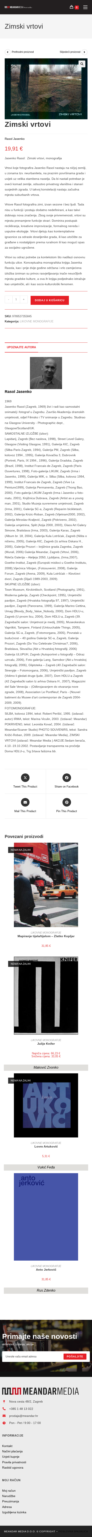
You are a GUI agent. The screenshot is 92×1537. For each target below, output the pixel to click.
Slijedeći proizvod (70, 51)
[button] (82, 63)
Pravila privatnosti (14, 1462)
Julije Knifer (46, 1043)
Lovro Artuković (46, 1146)
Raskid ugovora (12, 1467)
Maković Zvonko (46, 1067)
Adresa (7, 1507)
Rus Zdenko (46, 1290)
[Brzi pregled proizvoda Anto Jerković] (86, 1180)
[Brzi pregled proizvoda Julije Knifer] (86, 964)
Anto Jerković (46, 1269)
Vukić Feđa (46, 1167)
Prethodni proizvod (23, 51)
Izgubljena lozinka (14, 1512)
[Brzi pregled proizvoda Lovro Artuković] (86, 1081)
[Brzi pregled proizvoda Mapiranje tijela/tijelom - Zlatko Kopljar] (86, 850)
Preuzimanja (10, 1501)
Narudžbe (8, 1496)
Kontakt (7, 1446)
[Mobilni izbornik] (84, 7)
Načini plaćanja (12, 1451)
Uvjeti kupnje (10, 1456)
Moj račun (9, 1490)
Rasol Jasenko (18, 391)
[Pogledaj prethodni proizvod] (8, 52)
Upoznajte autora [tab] (21, 347)
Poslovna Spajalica (73, 1531)
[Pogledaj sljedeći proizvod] (85, 52)
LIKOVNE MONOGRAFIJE (36, 321)
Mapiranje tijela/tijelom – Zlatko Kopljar (46, 936)
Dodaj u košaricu (50, 300)
